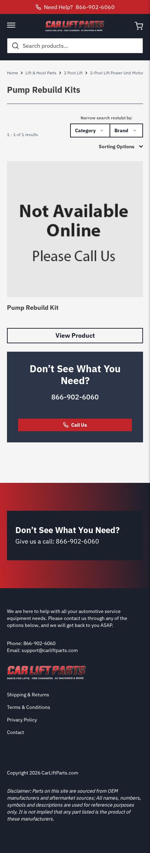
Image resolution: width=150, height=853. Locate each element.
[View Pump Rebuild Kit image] (75, 229)
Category (85, 130)
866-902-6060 (75, 397)
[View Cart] (139, 26)
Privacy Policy (22, 720)
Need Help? (79, 6)
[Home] (75, 26)
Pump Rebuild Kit (33, 308)
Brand (121, 130)
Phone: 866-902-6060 (31, 643)
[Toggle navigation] (11, 26)
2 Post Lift (73, 72)
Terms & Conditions (28, 707)
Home (12, 72)
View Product (75, 335)
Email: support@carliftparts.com (42, 650)
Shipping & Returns (28, 694)
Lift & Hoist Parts (41, 72)
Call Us (79, 425)
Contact (15, 732)
